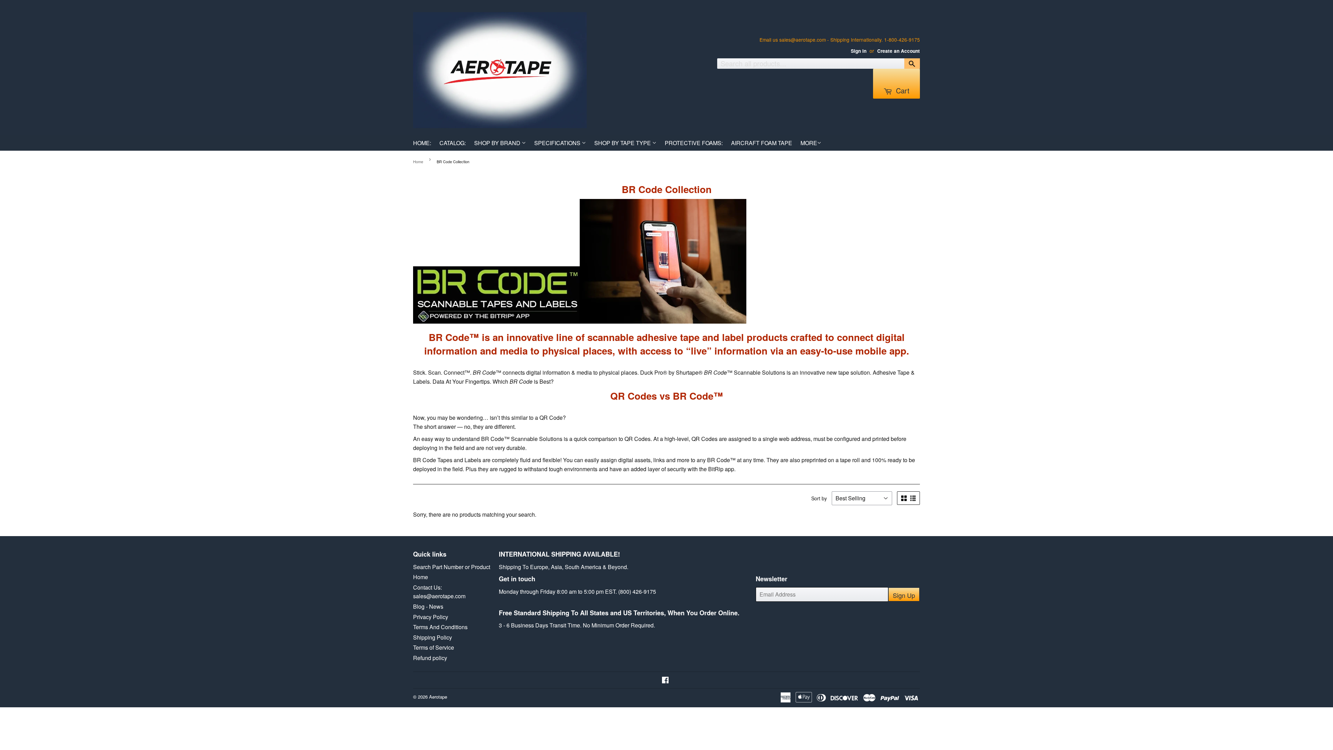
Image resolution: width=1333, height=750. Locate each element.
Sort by (819, 498)
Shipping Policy (432, 637)
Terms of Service (433, 647)
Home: (422, 143)
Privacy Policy (430, 617)
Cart (901, 90)
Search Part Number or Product (451, 567)
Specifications (558, 143)
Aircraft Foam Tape (761, 143)
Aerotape (438, 696)
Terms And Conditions (440, 627)
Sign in (858, 51)
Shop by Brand (498, 143)
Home (418, 161)
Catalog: (452, 143)
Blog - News (428, 606)
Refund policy (430, 658)
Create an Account (898, 51)
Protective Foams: (694, 143)
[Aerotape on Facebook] (665, 680)
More (808, 143)
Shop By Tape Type (623, 143)
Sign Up (904, 595)
